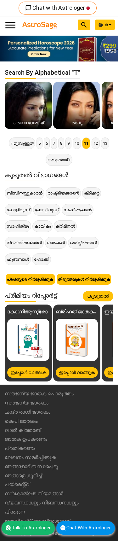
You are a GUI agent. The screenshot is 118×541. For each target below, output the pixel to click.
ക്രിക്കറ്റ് (91, 193)
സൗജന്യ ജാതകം (26, 403)
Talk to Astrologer (31, 528)
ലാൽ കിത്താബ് (23, 430)
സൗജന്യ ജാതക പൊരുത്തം (39, 394)
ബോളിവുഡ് (47, 209)
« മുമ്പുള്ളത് (22, 143)
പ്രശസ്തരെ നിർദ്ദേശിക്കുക (30, 279)
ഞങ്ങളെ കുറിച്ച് (23, 476)
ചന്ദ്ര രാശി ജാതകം (27, 412)
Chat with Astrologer (55, 7)
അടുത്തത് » (59, 159)
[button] (9, 48)
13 (105, 143)
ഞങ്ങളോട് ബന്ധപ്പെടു (31, 466)
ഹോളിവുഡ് (18, 209)
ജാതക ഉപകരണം (26, 439)
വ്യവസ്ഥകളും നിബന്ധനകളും (42, 503)
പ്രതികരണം (20, 448)
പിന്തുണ (15, 512)
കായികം (42, 226)
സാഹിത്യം (18, 226)
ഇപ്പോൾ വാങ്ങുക (28, 372)
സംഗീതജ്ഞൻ (78, 209)
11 (86, 143)
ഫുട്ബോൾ (18, 259)
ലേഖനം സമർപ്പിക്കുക (30, 457)
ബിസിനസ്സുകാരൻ (24, 193)
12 (95, 143)
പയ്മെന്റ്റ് (17, 484)
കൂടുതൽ (98, 296)
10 (77, 143)
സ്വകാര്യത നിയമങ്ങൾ (34, 494)
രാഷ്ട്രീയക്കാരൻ (63, 193)
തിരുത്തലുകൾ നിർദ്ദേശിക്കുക (84, 279)
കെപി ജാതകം (21, 421)
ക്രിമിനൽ (65, 226)
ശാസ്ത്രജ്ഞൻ (83, 242)
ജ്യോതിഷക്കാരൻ (24, 242)
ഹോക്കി (41, 259)
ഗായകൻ (56, 242)
